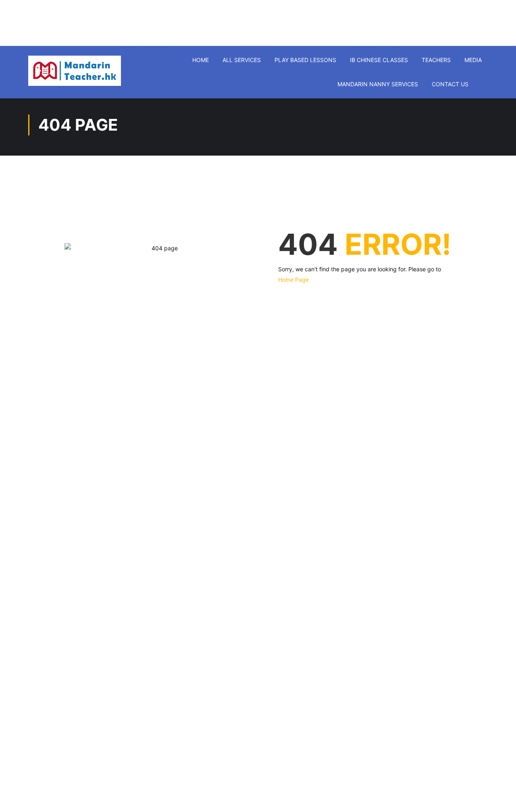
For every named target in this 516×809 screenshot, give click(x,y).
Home (200, 59)
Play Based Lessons (305, 59)
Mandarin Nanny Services (377, 84)
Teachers (436, 59)
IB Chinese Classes (379, 59)
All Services (242, 59)
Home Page (293, 279)
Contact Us (450, 84)
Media (473, 59)
